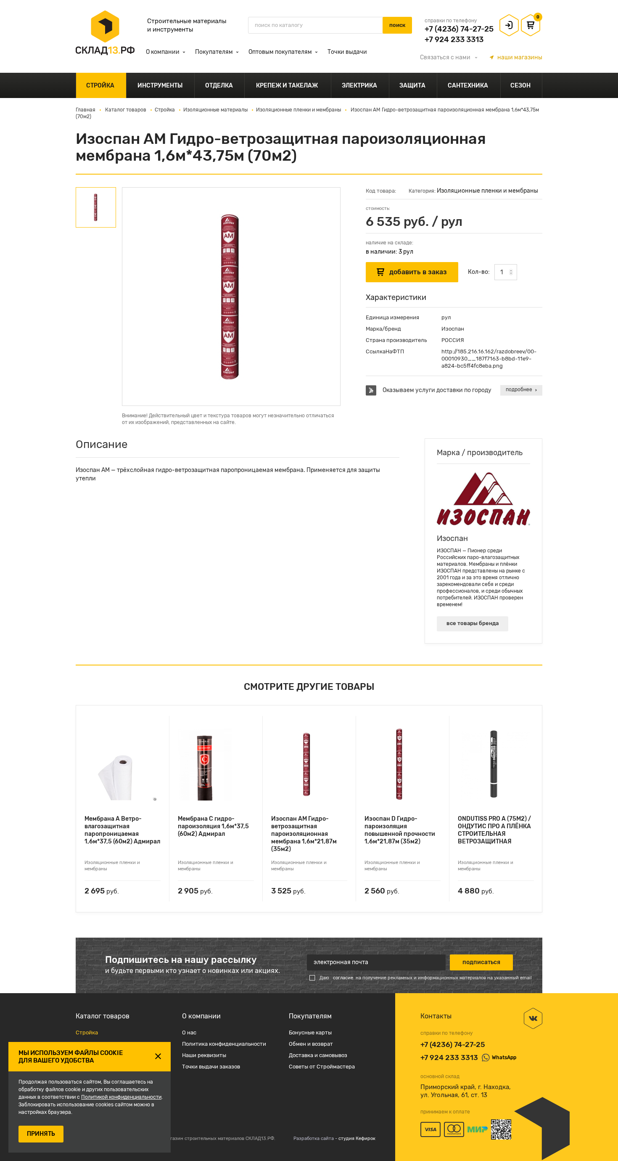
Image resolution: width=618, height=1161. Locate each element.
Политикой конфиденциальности (121, 1097)
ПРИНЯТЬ (41, 1133)
